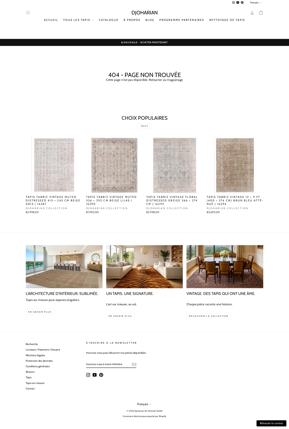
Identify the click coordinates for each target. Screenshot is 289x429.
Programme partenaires (181, 20)
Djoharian (144, 13)
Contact (30, 388)
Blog (150, 20)
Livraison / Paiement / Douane (43, 349)
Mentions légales (35, 355)
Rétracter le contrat (271, 423)
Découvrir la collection (208, 316)
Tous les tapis (77, 20)
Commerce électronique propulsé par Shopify (144, 416)
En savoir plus (40, 312)
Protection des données (39, 360)
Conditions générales (38, 366)
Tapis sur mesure (35, 383)
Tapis (28, 377)
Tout (144, 126)
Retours (30, 371)
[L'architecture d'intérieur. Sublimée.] (64, 266)
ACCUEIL (51, 20)
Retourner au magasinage (166, 80)
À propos (132, 20)
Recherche (32, 344)
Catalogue (109, 20)
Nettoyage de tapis (227, 20)
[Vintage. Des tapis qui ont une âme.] (224, 266)
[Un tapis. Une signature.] (144, 266)
